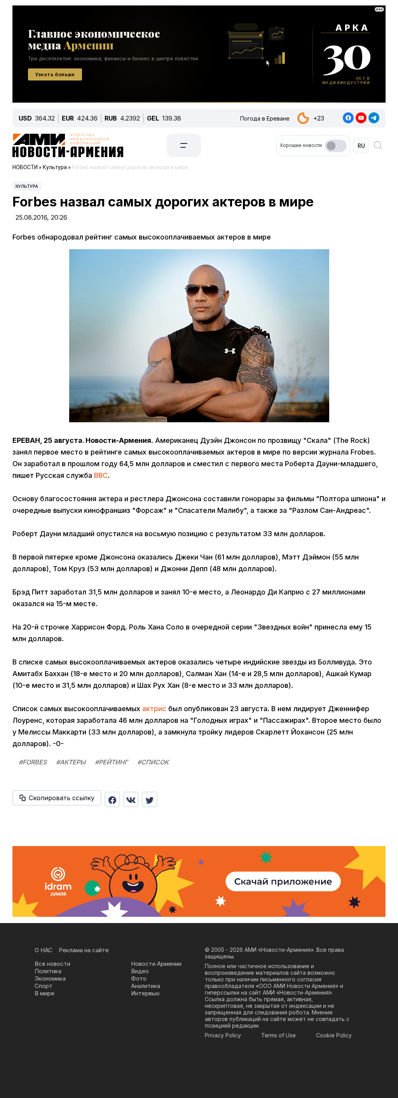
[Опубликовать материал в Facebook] (112, 799)
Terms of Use (278, 1035)
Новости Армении (156, 963)
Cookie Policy (334, 1035)
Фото (139, 978)
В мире (44, 993)
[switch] (336, 146)
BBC (101, 475)
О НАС (43, 950)
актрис (154, 709)
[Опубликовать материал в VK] (131, 799)
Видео (140, 971)
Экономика (50, 978)
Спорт (43, 986)
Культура (27, 186)
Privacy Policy (223, 1035)
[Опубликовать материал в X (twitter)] (149, 799)
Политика (48, 971)
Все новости (52, 963)
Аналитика (145, 986)
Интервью (145, 993)
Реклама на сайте (84, 950)
